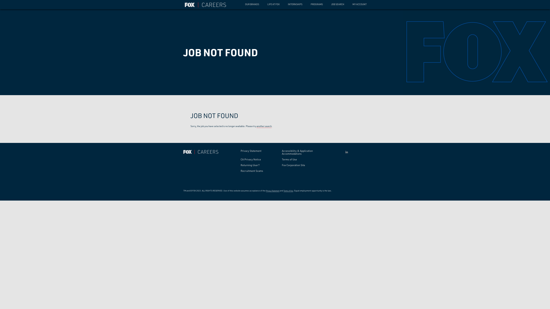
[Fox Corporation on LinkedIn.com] (346, 152)
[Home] (206, 5)
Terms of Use (289, 159)
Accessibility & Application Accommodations (297, 152)
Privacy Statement (251, 150)
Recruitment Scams (252, 171)
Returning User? (250, 165)
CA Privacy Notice (251, 159)
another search (264, 126)
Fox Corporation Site (293, 165)
